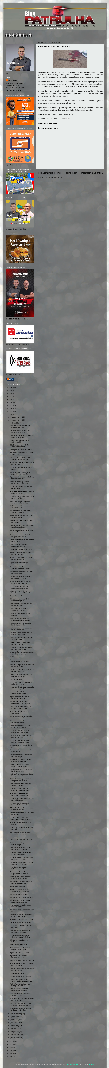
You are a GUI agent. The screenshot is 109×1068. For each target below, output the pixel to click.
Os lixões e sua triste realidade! (21, 922)
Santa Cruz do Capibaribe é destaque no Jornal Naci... (19, 483)
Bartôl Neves (12, 80)
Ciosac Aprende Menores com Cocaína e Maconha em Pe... (20, 1004)
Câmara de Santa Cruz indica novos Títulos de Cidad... (20, 901)
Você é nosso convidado (18, 837)
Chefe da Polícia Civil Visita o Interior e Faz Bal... (20, 643)
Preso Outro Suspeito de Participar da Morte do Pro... (22, 463)
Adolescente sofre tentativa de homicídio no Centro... (20, 624)
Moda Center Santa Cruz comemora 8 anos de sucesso (21, 980)
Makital (12, 657)
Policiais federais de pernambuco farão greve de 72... (21, 775)
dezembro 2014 (16, 417)
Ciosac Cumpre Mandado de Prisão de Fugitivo (20, 600)
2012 (11, 1044)
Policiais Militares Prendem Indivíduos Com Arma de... (19, 794)
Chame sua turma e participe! (20, 894)
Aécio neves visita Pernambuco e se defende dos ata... (21, 722)
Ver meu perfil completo (14, 90)
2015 (11, 411)
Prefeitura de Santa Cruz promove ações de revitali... (21, 683)
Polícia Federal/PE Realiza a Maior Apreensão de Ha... (22, 492)
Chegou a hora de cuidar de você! (21, 897)
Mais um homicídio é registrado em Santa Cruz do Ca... (22, 436)
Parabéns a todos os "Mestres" (20, 976)
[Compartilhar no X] (66, 118)
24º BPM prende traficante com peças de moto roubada (20, 473)
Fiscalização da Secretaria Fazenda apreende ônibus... (20, 563)
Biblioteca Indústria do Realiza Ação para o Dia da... (20, 1009)
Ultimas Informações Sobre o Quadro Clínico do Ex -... (20, 765)
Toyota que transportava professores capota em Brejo (20, 702)
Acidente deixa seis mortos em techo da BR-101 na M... (20, 582)
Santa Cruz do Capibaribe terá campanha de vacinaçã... (20, 780)
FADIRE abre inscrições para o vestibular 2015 (20, 906)
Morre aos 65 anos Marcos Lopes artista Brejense (21, 516)
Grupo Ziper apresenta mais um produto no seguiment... (21, 675)
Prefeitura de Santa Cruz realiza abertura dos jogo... (21, 755)
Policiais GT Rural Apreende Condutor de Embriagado (19, 789)
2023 (11, 396)
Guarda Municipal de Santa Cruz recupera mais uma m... (21, 536)
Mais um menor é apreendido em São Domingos (21, 844)
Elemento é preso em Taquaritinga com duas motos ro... (21, 653)
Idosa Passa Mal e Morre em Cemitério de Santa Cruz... (20, 426)
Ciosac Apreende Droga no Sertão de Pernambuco (21, 572)
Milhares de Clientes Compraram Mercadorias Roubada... (21, 882)
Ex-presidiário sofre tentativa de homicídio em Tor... (21, 770)
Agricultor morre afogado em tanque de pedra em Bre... (20, 697)
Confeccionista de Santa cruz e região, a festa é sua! (20, 949)
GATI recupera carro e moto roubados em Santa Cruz (19, 731)
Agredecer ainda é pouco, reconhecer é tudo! (19, 956)
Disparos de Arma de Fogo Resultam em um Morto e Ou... (21, 592)
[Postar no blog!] (64, 118)
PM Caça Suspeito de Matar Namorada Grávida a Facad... (21, 804)
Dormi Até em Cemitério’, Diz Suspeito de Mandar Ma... (20, 458)
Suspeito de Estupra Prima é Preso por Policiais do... (22, 799)
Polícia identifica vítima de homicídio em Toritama (19, 990)
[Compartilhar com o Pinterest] (69, 118)
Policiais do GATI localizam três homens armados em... (21, 604)
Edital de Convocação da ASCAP (21, 919)
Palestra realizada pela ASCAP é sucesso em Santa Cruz (21, 853)
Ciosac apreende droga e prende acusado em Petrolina (21, 638)
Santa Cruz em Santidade (19, 596)
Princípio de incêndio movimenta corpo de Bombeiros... (21, 915)
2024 (11, 393)
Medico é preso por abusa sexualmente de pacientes (19, 661)
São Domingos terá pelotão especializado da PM (19, 446)
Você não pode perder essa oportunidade (19, 712)
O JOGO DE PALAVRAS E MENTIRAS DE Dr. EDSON (20, 818)
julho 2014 (14, 1020)
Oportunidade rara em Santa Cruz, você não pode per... (22, 478)
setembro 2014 (16, 1014)
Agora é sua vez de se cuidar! (20, 953)
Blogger (91, 1064)
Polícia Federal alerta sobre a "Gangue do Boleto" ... (20, 985)
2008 (11, 1056)
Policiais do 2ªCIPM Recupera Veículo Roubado (20, 784)
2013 (11, 1041)
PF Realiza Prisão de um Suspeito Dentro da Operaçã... (21, 809)
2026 (11, 387)
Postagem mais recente (49, 173)
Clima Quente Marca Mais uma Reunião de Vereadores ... (20, 877)
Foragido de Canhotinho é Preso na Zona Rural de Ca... (21, 648)
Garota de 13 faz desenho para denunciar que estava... (20, 833)
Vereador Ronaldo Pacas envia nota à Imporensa (20, 553)
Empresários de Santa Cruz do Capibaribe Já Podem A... (20, 760)
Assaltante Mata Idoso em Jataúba (22, 960)
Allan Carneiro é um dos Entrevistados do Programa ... (21, 868)
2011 (10, 1047)
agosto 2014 (15, 1017)
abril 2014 (14, 1029)
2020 (11, 399)
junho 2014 (15, 1023)
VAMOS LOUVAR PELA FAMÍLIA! (21, 840)
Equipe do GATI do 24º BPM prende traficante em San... (20, 741)
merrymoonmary (72, 1064)
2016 (11, 408)
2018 (11, 402)
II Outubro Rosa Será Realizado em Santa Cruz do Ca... (21, 931)
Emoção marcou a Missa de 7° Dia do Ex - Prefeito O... (22, 497)
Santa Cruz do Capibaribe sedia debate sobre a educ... (21, 717)
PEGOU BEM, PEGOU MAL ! (20, 945)
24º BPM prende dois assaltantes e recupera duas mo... (22, 670)
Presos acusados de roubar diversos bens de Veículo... (20, 936)
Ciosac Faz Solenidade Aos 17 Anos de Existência (20, 512)
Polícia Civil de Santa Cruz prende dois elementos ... (21, 964)
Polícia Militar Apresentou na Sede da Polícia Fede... (22, 999)
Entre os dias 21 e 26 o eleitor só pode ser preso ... (21, 746)
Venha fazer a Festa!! (17, 886)
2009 (11, 1053)
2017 (11, 405)
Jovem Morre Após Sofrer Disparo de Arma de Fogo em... (21, 863)
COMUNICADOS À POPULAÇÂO (21, 549)
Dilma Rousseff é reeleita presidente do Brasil (18, 545)
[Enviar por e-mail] (62, 118)
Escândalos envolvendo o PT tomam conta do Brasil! (20, 848)
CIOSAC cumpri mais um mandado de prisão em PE (22, 666)
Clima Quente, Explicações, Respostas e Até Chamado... (20, 619)
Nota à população (16, 679)
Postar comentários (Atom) (53, 177)
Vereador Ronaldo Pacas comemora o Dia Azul (18, 693)
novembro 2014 (16, 420)
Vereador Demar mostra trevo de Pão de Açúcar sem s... (21, 633)
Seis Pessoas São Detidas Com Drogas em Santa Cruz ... (21, 707)
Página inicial (71, 173)
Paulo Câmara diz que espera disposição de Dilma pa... (20, 587)
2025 (11, 390)
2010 (11, 1050)
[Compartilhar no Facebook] (67, 118)
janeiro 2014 (15, 1038)
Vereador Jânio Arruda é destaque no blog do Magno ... (21, 558)
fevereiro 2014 (16, 1035)
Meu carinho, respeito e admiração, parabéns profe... (22, 969)
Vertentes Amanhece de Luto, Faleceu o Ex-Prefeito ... (20, 726)
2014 (11, 414)
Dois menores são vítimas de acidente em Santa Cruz (20, 502)
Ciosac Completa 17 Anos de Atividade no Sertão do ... (20, 609)
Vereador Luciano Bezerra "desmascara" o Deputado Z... (21, 890)
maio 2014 (14, 1026)
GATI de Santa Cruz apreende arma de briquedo (20, 736)
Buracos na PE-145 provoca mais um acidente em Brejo (21, 858)
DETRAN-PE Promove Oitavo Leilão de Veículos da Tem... (20, 431)
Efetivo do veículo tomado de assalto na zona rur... (20, 994)
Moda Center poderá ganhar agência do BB (19, 441)
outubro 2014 (15, 423)
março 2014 (15, 1032)
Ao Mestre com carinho (18, 973)
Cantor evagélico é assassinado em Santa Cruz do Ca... (21, 577)
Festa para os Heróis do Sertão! (21, 450)
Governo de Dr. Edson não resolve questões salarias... (22, 526)
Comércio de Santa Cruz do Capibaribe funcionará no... (20, 873)
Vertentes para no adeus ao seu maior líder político (21, 629)
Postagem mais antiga (92, 173)
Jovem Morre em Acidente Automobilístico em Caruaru (20, 568)
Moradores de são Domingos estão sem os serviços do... (22, 688)
